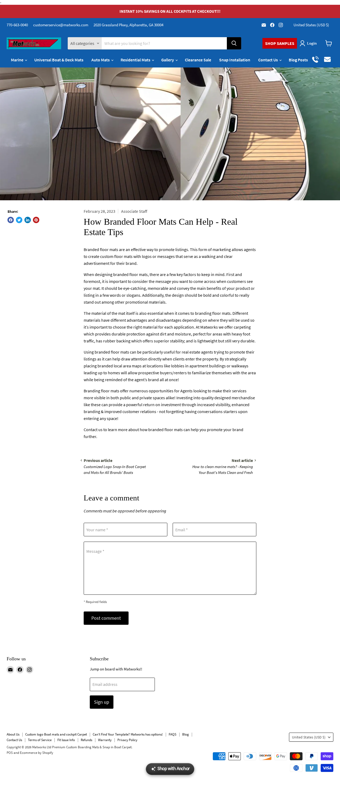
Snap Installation (234, 59)
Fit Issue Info (66, 740)
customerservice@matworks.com (60, 25)
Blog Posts (298, 59)
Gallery (168, 59)
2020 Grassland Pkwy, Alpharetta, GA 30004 (128, 25)
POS (10, 752)
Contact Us (268, 59)
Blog (185, 734)
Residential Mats (136, 59)
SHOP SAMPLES (279, 43)
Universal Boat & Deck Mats (58, 59)
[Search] (234, 43)
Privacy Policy (127, 740)
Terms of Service (40, 740)
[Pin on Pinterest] (36, 220)
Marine (17, 59)
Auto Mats (100, 59)
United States (311, 24)
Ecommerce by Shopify (36, 752)
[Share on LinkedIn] (27, 220)
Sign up (101, 702)
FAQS (172, 734)
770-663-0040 (17, 25)
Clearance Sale (198, 59)
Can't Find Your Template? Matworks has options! (128, 734)
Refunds (86, 740)
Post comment (106, 618)
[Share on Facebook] (10, 220)
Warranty (105, 740)
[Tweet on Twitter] (19, 220)
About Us (13, 734)
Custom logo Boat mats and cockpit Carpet (56, 734)
